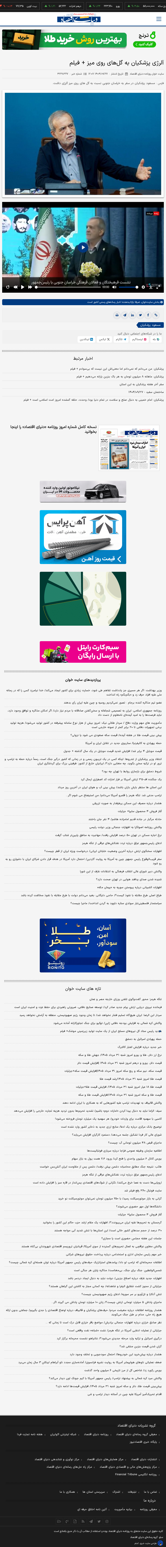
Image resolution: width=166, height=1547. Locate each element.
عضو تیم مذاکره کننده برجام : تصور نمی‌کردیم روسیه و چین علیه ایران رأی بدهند (113, 703)
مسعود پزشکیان (150, 325)
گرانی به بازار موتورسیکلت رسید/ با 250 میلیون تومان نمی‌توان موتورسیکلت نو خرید (110, 1199)
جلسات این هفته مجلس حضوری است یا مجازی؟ (131, 1238)
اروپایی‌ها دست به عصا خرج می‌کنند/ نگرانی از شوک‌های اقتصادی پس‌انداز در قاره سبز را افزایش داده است (97, 1183)
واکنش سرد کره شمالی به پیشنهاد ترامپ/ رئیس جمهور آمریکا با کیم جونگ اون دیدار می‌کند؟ (105, 1378)
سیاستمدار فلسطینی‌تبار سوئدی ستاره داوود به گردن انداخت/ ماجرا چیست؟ (116, 903)
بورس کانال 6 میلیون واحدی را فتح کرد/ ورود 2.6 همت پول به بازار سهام (117, 1159)
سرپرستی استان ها (94, 1492)
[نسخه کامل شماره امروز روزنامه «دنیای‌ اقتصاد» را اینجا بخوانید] (129, 448)
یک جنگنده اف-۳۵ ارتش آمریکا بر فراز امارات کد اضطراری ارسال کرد (121, 779)
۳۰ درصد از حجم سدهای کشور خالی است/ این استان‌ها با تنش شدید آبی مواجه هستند (108, 1230)
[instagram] (107, 1521)
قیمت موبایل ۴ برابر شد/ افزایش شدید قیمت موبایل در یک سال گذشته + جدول (113, 751)
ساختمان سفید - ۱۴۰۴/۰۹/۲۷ (146, 392)
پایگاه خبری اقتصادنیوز (143, 1442)
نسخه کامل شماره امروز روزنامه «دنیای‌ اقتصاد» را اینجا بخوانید (53, 429)
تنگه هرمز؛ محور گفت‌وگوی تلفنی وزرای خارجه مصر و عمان (125, 999)
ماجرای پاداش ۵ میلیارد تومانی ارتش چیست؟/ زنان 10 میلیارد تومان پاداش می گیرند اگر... (106, 1302)
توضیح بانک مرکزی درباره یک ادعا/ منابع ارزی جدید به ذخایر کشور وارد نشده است (111, 1127)
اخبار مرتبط (83, 359)
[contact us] (67, 1521)
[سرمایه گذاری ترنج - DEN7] (83, 40)
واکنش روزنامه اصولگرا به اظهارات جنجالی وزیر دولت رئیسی (125, 827)
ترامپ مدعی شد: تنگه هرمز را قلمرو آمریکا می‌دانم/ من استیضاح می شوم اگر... (114, 795)
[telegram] (124, 315)
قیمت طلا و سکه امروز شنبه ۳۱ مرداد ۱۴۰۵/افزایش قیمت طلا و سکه (120, 1095)
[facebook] (148, 315)
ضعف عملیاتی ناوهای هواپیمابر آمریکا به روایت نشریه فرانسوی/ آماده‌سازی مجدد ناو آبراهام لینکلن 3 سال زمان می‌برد (90, 1362)
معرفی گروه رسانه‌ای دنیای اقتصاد (136, 1434)
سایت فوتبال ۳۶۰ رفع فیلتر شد (143, 1191)
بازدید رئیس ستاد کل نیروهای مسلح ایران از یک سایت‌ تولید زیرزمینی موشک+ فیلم (111, 1031)
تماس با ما (150, 1492)
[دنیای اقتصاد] (79, 19)
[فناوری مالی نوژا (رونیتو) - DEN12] (83, 945)
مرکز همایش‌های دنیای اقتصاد (105, 1459)
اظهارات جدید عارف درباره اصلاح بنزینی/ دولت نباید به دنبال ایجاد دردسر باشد (115, 1278)
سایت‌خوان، (146, 302)
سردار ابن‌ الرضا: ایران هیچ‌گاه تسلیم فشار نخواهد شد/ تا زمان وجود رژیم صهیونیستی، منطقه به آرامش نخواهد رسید (90, 1015)
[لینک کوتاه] (155, 315)
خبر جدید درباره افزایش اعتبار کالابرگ (140, 1047)
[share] (75, 1521)
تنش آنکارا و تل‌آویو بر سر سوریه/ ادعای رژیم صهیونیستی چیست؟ (121, 1294)
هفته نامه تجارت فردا (30, 1434)
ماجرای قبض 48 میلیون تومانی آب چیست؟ (135, 1143)
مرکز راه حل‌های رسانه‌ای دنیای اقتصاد (69, 1467)
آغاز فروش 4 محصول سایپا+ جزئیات (140, 1215)
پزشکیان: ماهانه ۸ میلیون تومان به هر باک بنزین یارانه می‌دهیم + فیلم (120, 377)
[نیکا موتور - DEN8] (83, 491)
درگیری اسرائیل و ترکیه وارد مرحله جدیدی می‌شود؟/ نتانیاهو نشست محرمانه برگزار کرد (109, 1338)
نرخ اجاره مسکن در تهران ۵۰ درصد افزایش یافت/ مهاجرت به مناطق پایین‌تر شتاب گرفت (108, 835)
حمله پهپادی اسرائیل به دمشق (143, 1039)
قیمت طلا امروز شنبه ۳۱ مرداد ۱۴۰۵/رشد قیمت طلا (131, 1079)
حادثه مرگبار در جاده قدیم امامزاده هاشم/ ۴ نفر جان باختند (125, 819)
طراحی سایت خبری (148, 1543)
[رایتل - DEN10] (83, 652)
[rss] (83, 1521)
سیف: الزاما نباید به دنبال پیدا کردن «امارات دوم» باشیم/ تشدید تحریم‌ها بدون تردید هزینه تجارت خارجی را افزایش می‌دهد (88, 1111)
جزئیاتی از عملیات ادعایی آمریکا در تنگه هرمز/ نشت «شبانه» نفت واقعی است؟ (114, 1330)
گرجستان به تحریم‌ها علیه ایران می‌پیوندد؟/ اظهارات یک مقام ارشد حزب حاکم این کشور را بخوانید (102, 1222)
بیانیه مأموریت (123, 1509)
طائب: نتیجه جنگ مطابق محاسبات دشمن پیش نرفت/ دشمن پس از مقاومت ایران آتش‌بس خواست (101, 1167)
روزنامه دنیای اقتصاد (96, 1434)
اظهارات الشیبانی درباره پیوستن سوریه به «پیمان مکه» (129, 887)
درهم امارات (51, 6)
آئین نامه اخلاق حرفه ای (92, 1509)
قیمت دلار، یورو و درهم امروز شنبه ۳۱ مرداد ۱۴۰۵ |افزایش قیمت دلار (119, 1063)
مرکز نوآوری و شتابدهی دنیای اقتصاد (57, 1459)
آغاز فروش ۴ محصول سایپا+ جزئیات (140, 811)
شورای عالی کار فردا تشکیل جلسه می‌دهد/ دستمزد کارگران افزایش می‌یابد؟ (117, 1135)
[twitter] (140, 315)
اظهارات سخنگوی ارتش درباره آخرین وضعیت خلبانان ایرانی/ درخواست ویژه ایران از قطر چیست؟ (103, 851)
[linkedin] (132, 315)
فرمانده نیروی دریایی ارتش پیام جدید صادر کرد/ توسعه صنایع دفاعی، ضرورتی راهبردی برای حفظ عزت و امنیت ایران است (88, 1007)
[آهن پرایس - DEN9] (83, 537)
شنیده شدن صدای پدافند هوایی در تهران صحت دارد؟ (129, 879)
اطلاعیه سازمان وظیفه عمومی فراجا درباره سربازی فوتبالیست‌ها (124, 1151)
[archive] (59, 1521)
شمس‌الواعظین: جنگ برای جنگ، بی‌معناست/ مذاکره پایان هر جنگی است (118, 1270)
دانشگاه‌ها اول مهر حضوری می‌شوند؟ (139, 1207)
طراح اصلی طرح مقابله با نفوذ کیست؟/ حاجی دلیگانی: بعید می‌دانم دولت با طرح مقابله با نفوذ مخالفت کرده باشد (91, 895)
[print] (116, 315)
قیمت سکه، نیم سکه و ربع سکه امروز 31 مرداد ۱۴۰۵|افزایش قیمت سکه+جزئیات (113, 1071)
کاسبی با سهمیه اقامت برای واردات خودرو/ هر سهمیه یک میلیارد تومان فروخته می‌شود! (108, 1119)
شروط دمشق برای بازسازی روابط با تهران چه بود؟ (132, 771)
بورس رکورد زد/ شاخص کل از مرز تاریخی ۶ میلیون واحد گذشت (123, 1370)
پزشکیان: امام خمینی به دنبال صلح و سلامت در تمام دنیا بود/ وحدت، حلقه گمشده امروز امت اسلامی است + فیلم (94, 400)
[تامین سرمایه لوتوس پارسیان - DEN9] (83, 599)
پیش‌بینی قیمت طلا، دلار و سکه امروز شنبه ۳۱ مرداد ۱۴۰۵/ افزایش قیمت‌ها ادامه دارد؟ (109, 1386)
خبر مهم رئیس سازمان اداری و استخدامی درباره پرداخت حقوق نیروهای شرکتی (114, 1254)
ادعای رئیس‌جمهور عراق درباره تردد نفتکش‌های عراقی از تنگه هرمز (122, 843)
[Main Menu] (159, 19)
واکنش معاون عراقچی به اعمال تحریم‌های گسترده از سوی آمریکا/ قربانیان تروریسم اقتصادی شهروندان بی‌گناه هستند (91, 1246)
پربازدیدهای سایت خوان (83, 680)
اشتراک (116, 1492)
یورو (94, 6)
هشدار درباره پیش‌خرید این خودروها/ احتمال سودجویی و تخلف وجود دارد (116, 1354)
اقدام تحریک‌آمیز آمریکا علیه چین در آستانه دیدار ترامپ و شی (125, 1394)
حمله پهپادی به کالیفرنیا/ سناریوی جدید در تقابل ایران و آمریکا (123, 743)
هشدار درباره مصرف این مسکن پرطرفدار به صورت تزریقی (127, 803)
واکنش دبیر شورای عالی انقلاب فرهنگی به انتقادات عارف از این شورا (121, 871)
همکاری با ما (67, 1492)
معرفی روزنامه (148, 1509)
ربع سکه (138, 6)
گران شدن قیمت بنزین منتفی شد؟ (141, 1346)
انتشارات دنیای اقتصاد (144, 1459)
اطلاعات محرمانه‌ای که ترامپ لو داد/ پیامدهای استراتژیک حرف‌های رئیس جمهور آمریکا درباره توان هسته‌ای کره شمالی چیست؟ (85, 1262)
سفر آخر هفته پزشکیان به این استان (142, 384)
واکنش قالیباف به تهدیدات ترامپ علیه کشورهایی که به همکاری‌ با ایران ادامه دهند (112, 1103)
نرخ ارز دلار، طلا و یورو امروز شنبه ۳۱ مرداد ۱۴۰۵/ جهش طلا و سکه (120, 1055)
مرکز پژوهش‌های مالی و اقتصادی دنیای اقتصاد (128, 1467)
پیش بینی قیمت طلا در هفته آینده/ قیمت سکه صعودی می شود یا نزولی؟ (116, 735)
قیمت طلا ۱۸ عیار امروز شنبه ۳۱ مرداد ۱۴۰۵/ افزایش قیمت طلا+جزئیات (119, 1087)
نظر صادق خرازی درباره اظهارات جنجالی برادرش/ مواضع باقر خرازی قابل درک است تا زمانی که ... (104, 1322)
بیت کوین (8, 6)
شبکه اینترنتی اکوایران (63, 1434)
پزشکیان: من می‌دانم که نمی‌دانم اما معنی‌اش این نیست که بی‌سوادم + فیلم (117, 369)
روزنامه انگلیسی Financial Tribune (136, 1474)
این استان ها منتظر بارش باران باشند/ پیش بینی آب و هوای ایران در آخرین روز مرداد (110, 787)
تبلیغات (132, 1492)
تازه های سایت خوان (83, 989)
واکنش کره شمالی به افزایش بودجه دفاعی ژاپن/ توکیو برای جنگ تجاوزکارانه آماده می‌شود (107, 1023)
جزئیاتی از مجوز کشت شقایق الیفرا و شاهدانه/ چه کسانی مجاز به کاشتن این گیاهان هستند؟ (105, 1286)
